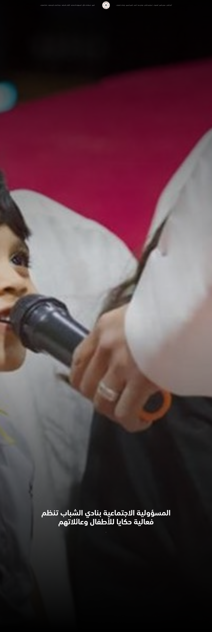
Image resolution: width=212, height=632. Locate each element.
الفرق (93, 5)
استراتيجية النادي (148, 5)
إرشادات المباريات (120, 5)
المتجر (135, 5)
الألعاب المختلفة (66, 5)
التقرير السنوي (129, 5)
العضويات (155, 5)
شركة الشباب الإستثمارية (54, 5)
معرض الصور (162, 5)
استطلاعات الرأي (86, 5)
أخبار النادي (169, 5)
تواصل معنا (140, 5)
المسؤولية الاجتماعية (76, 5)
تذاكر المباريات (43, 5)
